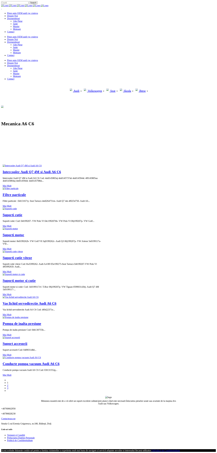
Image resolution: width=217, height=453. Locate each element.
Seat (112, 90)
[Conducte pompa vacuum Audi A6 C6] (22, 357)
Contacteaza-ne (8, 418)
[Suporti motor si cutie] (14, 274)
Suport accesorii (15, 343)
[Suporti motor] (10, 228)
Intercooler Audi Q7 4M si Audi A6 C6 (32, 172)
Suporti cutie (12, 215)
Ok (152, 450)
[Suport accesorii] (11, 337)
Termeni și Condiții (16, 435)
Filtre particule (14, 195)
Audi (76, 90)
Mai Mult (7, 186)
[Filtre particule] (10, 188)
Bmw (142, 90)
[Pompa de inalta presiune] (15, 317)
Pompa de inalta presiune (22, 323)
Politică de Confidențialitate (20, 440)
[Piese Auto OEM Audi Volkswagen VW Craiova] (24, 5)
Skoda (127, 90)
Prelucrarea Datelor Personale (21, 438)
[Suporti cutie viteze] (13, 251)
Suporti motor (13, 235)
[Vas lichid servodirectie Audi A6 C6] (21, 297)
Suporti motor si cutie (19, 280)
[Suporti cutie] (10, 208)
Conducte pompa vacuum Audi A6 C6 (31, 364)
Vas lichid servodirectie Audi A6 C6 (29, 303)
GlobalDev (37, 445)
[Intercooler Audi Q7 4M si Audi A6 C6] (22, 165)
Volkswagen (94, 90)
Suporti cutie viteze (17, 258)
